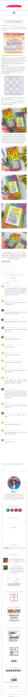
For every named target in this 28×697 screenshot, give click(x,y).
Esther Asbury (8, 336)
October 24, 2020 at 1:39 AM (15, 377)
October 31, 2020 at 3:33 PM (14, 422)
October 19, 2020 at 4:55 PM (14, 310)
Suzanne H (7, 300)
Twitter (13, 275)
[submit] (24, 520)
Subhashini (7, 403)
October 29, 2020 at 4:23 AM (15, 412)
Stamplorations (17, 281)
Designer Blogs (17, 696)
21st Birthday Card (17, 565)
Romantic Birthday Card (17, 557)
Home (14, 471)
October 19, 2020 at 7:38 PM (19, 327)
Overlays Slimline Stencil (19, 99)
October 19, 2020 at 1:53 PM (15, 286)
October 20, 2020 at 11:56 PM (18, 360)
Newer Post (4, 471)
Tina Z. (6, 439)
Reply (6, 296)
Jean (6, 319)
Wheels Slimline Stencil (8, 101)
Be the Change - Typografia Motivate (9, 269)
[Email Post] (14, 280)
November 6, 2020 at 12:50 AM (16, 430)
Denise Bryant (8, 360)
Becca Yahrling (8, 344)
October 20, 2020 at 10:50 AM (16, 352)
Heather (6, 412)
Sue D (6, 422)
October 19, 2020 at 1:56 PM (16, 300)
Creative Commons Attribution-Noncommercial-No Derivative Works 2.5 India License (14, 683)
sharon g (7, 352)
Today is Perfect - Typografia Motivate (9, 271)
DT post (12, 281)
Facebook (9, 275)
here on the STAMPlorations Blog (12, 57)
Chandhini (7, 377)
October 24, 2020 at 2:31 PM (15, 388)
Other (22, 275)
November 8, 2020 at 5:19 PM (15, 439)
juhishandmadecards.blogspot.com (13, 688)
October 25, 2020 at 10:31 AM (17, 403)
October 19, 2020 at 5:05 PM (13, 319)
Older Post (24, 471)
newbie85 (7, 286)
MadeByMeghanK (9, 327)
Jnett (6, 368)
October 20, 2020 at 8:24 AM (18, 344)
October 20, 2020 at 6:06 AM (17, 336)
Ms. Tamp (7, 430)
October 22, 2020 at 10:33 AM (14, 368)
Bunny (6, 310)
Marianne (7, 388)
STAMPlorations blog (16, 252)
